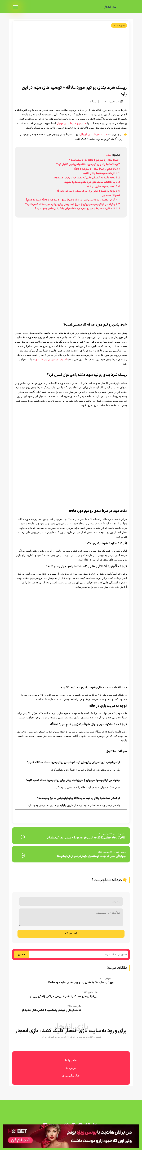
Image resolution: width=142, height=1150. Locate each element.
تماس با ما (71, 1060)
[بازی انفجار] (124, 7)
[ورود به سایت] (71, 1136)
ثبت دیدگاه (71, 933)
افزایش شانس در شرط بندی (51, 359)
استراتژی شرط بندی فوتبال (71, 123)
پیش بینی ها (119, 25)
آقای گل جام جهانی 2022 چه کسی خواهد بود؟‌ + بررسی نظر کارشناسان (86, 838)
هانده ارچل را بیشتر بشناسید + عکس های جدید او (51, 1010)
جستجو (21, 954)
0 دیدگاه (94, 101)
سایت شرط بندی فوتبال (94, 134)
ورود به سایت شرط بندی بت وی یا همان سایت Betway (81, 982)
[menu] (15, 7)
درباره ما (71, 1067)
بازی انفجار (110, 7)
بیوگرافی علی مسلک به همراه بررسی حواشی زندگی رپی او (63, 996)
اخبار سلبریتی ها (71, 1075)
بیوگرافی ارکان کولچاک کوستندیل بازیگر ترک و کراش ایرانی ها (91, 856)
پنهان (108, 155)
